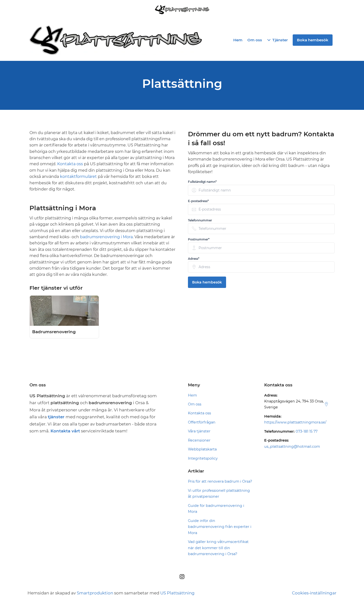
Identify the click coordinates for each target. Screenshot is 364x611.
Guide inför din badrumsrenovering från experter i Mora (219, 526)
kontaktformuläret (79, 176)
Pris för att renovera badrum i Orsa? (220, 481)
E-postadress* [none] (198, 201)
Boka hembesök (207, 282)
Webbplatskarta (202, 449)
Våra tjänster (199, 431)
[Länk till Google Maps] (326, 404)
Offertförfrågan (201, 422)
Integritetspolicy (203, 458)
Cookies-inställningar (314, 592)
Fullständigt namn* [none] (202, 182)
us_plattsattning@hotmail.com (292, 446)
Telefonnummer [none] (200, 220)
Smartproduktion (95, 592)
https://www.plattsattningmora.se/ (295, 422)
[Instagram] (182, 576)
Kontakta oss (70, 164)
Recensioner (199, 440)
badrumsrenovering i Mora (106, 237)
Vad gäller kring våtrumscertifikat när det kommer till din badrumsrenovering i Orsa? (218, 548)
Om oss (254, 40)
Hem (237, 40)
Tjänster (280, 40)
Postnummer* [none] (198, 239)
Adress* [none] (193, 258)
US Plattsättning (177, 592)
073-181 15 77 (306, 431)
